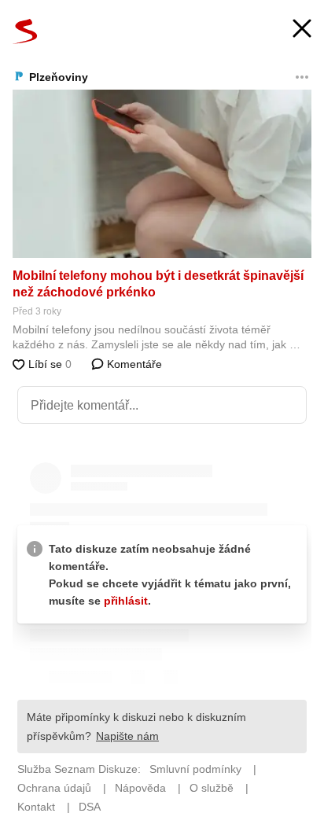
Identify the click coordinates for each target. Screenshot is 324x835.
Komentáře (133, 364)
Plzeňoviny (58, 77)
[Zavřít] (302, 30)
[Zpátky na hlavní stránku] (25, 31)
